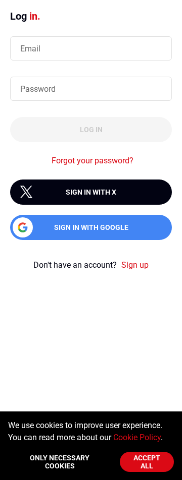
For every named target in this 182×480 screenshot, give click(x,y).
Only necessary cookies (59, 462)
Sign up (135, 265)
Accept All (146, 462)
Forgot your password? (92, 160)
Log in (91, 130)
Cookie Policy (137, 437)
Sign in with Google (91, 227)
